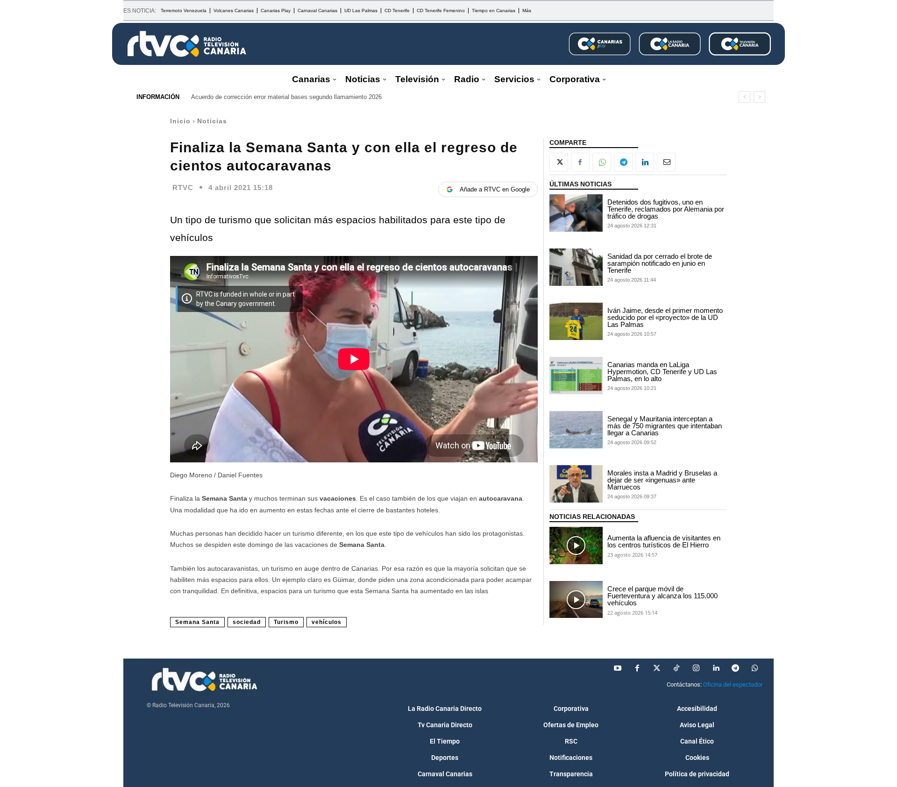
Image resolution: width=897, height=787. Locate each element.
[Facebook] (580, 162)
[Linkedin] (644, 162)
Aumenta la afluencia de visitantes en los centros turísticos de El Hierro (663, 541)
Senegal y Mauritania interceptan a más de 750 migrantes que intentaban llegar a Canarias (664, 426)
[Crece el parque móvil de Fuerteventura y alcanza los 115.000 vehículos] (576, 599)
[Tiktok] (676, 668)
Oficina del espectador (732, 684)
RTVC (182, 187)
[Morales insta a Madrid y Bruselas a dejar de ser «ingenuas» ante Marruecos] (576, 484)
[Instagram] (696, 668)
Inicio (180, 121)
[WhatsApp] (601, 162)
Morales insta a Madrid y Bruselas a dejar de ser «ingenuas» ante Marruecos (662, 480)
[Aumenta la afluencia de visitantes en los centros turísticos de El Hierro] (576, 545)
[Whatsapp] (755, 668)
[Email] (666, 162)
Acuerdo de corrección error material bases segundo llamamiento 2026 (286, 96)
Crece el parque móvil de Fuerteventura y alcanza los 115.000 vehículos (662, 596)
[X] (558, 162)
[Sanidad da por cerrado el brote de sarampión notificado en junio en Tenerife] (576, 267)
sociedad (247, 622)
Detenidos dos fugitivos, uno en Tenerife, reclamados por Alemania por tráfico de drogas (665, 209)
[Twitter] (656, 668)
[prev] (744, 97)
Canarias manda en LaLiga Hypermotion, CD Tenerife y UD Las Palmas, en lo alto (662, 372)
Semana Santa (197, 622)
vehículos (327, 622)
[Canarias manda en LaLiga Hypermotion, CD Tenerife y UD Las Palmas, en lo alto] (576, 375)
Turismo (286, 622)
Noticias (212, 121)
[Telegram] (623, 162)
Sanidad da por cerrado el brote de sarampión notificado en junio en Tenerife (659, 263)
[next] (759, 97)
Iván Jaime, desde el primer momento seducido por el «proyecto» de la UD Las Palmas (665, 317)
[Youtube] (617, 668)
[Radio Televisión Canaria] (186, 44)
